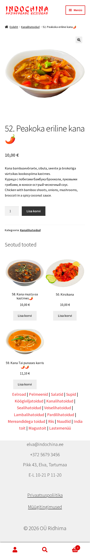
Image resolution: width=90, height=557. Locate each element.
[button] (79, 40)
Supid (71, 394)
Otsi (45, 550)
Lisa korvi (34, 211)
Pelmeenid (38, 394)
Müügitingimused (45, 507)
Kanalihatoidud (30, 27)
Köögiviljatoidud (29, 401)
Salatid (57, 394)
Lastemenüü (60, 428)
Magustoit (37, 428)
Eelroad (19, 394)
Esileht (14, 27)
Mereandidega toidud (26, 421)
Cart (69, 546)
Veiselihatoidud (57, 407)
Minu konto (15, 550)
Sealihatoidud (29, 407)
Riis (51, 421)
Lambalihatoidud (29, 414)
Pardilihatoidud (60, 414)
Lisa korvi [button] (25, 315)
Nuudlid (64, 421)
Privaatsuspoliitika (45, 495)
